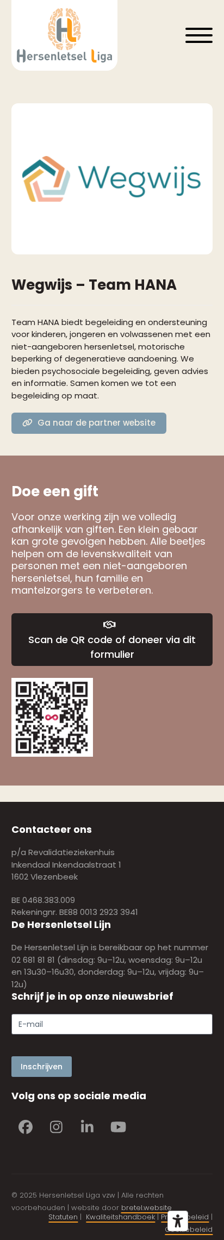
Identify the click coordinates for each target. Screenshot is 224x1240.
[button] (199, 35)
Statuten (63, 1217)
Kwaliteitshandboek (120, 1217)
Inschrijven (42, 1066)
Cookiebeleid (189, 1229)
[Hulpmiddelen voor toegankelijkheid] (177, 1221)
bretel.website (146, 1207)
